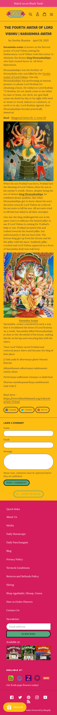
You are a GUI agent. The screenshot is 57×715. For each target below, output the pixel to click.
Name (6, 428)
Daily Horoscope (16, 533)
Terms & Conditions (18, 567)
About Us (11, 516)
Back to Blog (31, 494)
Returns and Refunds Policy (22, 576)
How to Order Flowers (19, 601)
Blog (8, 550)
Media (10, 525)
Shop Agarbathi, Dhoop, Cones (24, 593)
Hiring (10, 584)
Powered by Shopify (41, 710)
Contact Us (12, 610)
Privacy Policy (14, 559)
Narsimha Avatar (28, 320)
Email (6, 439)
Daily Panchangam (17, 542)
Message (7, 451)
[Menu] (51, 14)
